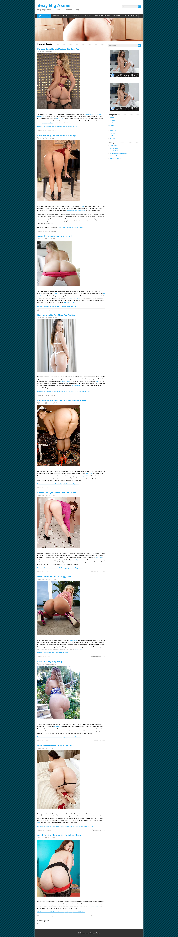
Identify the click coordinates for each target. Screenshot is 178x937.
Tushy (97, 381)
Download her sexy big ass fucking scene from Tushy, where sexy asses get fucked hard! (63, 391)
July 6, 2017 (50, 748)
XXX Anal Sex (113, 145)
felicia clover (96, 915)
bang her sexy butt (69, 302)
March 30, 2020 (51, 239)
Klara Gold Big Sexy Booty (49, 661)
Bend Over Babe (114, 148)
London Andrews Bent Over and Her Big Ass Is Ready (62, 400)
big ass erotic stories (115, 156)
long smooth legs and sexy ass (76, 210)
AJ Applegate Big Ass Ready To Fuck (54, 236)
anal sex (88, 16)
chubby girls (76, 16)
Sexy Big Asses (53, 5)
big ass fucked (76, 385)
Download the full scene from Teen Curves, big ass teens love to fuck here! (59, 737)
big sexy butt (78, 649)
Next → (42, 923)
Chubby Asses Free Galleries (118, 153)
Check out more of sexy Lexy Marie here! (71, 227)
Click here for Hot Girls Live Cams (89, 933)
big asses (56, 16)
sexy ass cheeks (65, 381)
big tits (65, 16)
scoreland (102, 915)
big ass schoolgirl (94, 906)
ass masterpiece (95, 656)
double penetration (102, 16)
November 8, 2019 (52, 403)
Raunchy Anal (113, 150)
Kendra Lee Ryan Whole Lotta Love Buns (56, 493)
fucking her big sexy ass (76, 298)
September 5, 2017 (52, 664)
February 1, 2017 (51, 838)
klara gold (95, 740)
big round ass (80, 559)
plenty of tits (99, 557)
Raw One (41, 51)
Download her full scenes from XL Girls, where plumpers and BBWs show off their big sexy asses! (65, 826)
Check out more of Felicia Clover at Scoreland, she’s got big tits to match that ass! (61, 912)
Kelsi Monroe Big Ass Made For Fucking (56, 315)
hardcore (117, 16)
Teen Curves (58, 726)
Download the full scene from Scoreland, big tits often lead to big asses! (58, 484)
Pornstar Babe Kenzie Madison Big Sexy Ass (58, 49)
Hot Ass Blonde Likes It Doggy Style (54, 577)
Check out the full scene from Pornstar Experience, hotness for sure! (57, 126)
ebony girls (112, 130)
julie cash (102, 656)
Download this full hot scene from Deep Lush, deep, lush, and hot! (56, 306)
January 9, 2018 (51, 579)
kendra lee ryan (97, 571)
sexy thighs (89, 473)
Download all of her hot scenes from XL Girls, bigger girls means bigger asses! (60, 568)
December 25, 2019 (52, 317)
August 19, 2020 (51, 51)
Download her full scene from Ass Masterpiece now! (52, 652)
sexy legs (53, 231)
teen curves (102, 740)
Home (47, 16)
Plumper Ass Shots (115, 158)
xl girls (103, 571)
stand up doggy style (82, 475)
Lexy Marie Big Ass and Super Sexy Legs (56, 135)
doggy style (73, 640)
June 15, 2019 (51, 495)
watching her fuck (47, 123)
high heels (53, 130)
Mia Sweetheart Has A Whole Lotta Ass (55, 746)
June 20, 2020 (51, 138)
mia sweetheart (97, 830)
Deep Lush (56, 293)
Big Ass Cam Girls (130, 16)
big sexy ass (59, 118)
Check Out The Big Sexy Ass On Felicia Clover (59, 835)
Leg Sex (81, 206)
